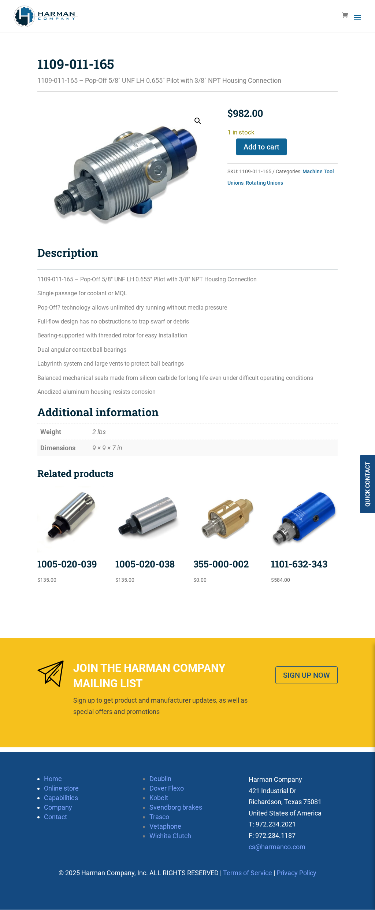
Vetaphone (165, 826)
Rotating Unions (264, 183)
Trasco (159, 817)
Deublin (160, 779)
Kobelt (158, 798)
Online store (61, 788)
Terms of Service (247, 873)
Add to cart (261, 147)
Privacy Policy (296, 873)
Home (53, 779)
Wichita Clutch (170, 836)
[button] (197, 120)
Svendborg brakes (175, 807)
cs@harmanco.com (277, 847)
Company (58, 807)
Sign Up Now (306, 675)
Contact (55, 817)
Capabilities (61, 798)
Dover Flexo (166, 788)
